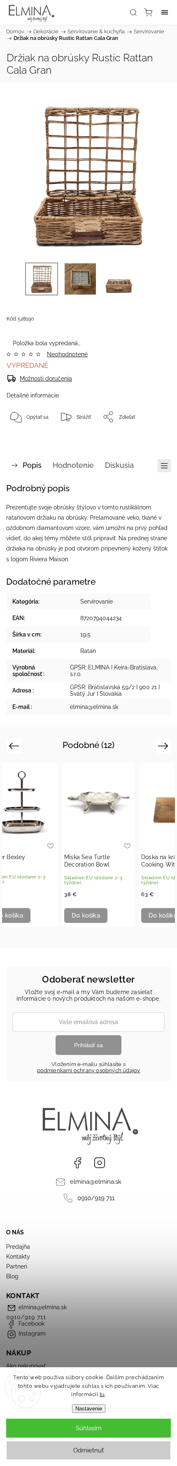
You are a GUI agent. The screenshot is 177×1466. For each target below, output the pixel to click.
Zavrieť (151, 438)
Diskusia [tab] (119, 465)
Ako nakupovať (26, 1366)
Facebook (77, 1163)
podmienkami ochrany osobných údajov (88, 1070)
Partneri (16, 1266)
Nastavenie (88, 1409)
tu (102, 1394)
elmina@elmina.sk (95, 1181)
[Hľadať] (133, 12)
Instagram (99, 1163)
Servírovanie (96, 601)
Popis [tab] (32, 465)
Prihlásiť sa (88, 1045)
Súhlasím (89, 1428)
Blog (12, 1276)
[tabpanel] (98, 845)
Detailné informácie (33, 395)
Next (164, 745)
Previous (15, 745)
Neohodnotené (67, 354)
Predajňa (18, 1246)
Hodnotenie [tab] (73, 465)
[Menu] (164, 12)
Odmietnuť (88, 1450)
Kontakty (18, 1256)
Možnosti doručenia (46, 378)
